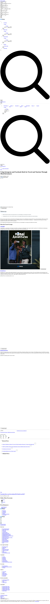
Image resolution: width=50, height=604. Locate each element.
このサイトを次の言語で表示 (5, 8)
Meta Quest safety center (6, 552)
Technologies (6, 105)
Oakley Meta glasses (5, 529)
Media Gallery (3, 507)
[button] (1, 16)
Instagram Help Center (5, 588)
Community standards (5, 579)
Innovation (17, 105)
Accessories (4, 531)
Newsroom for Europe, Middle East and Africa (7, 432)
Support (5, 44)
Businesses (4, 558)
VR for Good (4, 560)
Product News (11, 106)
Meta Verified (4, 590)
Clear (1, 165)
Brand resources (4, 574)
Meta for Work (4, 539)
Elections (3, 567)
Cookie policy (4, 582)
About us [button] (3, 513)
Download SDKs (5, 561)
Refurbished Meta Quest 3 (6, 534)
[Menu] (1, 17)
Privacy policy (4, 580)
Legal (3, 551)
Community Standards (3, 595)
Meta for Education (5, 540)
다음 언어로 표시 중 (3, 10)
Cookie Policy (37, 601)
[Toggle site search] (0, 50)
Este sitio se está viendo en (4, 12)
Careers (3, 572)
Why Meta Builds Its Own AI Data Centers (9, 451)
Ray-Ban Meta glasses (5, 528)
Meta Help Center (5, 546)
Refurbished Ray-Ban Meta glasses (7, 535)
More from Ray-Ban (5, 536)
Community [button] (4, 511)
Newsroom (5, 48)
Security (38, 105)
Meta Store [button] (4, 510)
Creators (3, 556)
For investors (4, 575)
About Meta (4, 571)
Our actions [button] (4, 512)
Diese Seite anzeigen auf (4, 5)
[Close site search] (1, 103)
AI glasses (5, 22)
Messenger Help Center (6, 587)
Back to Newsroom (5, 168)
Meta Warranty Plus (5, 538)
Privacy (33, 105)
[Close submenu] (11, 27)
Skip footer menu (3, 524)
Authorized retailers (5, 550)
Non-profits (4, 559)
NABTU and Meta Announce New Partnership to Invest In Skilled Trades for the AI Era (16, 446)
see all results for (3, 101)
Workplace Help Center (6, 589)
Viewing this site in (3, 1)
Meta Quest (5, 29)
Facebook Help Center (5, 586)
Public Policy (21, 106)
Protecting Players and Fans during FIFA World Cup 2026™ (12, 494)
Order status (4, 547)
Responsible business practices (7, 566)
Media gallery (4, 573)
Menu (5, 24)
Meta (1, 169)
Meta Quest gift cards (5, 533)
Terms (3, 581)
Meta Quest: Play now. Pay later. (7, 537)
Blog (3, 542)
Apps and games (4, 532)
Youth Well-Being (27, 106)
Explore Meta (6, 36)
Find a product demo (5, 549)
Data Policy (2, 596)
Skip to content (2, 0)
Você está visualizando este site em (5, 3)
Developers (4, 557)
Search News (2, 164)
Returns (3, 548)
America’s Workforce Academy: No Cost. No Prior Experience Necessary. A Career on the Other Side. (18, 444)
